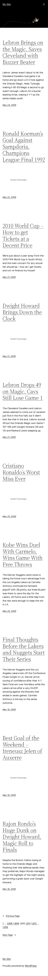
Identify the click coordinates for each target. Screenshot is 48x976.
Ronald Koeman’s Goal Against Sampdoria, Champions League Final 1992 (24, 146)
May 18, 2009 (9, 889)
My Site (7, 4)
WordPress (31, 965)
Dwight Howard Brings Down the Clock (22, 312)
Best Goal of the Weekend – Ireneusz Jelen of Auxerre (22, 748)
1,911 (28, 923)
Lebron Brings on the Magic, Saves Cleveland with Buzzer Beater (23, 52)
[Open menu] (43, 4)
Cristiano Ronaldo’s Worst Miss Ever (21, 472)
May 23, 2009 (9, 105)
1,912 (34, 923)
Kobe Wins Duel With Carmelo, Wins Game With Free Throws (22, 555)
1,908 (10, 923)
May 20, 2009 (9, 516)
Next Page (9, 935)
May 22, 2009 (9, 197)
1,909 (16, 923)
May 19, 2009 (9, 709)
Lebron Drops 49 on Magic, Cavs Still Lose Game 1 (23, 391)
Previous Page (11, 916)
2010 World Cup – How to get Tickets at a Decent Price (23, 236)
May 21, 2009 (9, 277)
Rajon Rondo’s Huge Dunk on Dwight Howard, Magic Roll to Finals (22, 837)
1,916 (5, 927)
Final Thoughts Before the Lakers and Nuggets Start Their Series (24, 649)
